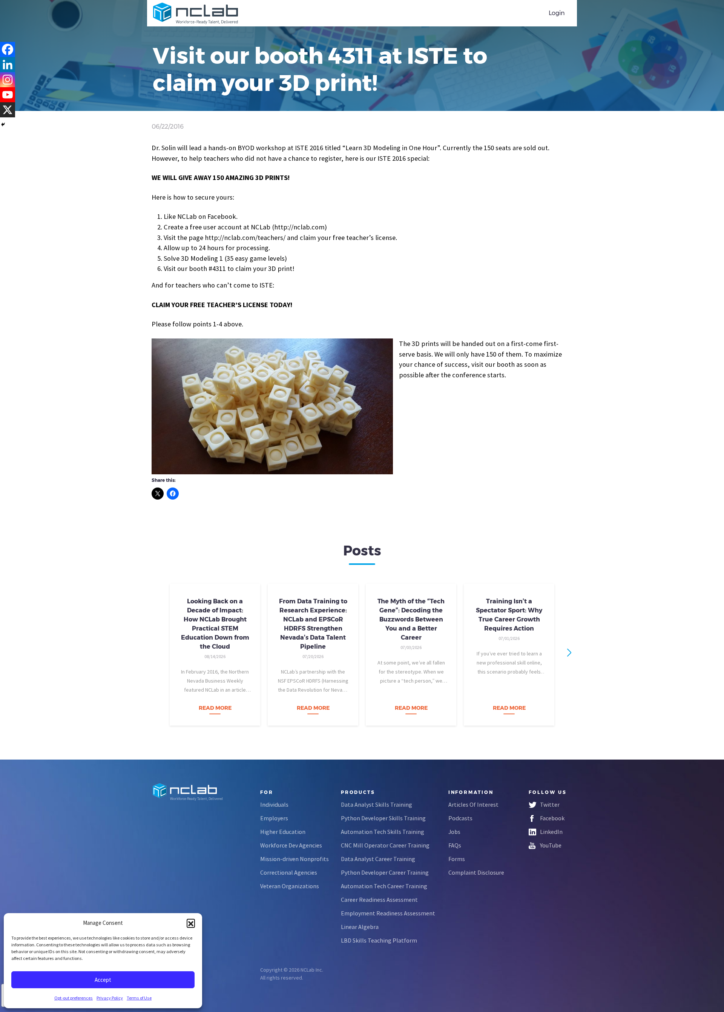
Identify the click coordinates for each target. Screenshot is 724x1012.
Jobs (454, 831)
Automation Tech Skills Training (382, 831)
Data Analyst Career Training (378, 859)
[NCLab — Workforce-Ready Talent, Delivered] (195, 13)
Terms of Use (139, 998)
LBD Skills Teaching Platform (379, 940)
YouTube (550, 845)
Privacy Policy (110, 998)
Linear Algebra (360, 926)
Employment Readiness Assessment (388, 913)
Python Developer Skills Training (383, 818)
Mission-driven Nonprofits (294, 859)
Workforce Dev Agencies (291, 845)
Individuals (274, 804)
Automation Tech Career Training (384, 886)
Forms (456, 859)
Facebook (552, 818)
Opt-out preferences (73, 998)
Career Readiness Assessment (379, 899)
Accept (103, 979)
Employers (274, 818)
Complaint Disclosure (476, 872)
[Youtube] (7, 94)
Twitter (550, 804)
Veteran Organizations (289, 886)
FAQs (454, 845)
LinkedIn (551, 831)
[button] (191, 923)
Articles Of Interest (473, 804)
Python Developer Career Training (385, 872)
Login (557, 13)
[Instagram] (7, 79)
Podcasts (460, 818)
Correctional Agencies (288, 872)
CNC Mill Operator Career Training (385, 845)
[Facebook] (7, 49)
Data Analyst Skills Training (376, 804)
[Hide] (3, 125)
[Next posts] (569, 653)
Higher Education (282, 831)
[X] (7, 109)
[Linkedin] (7, 64)
